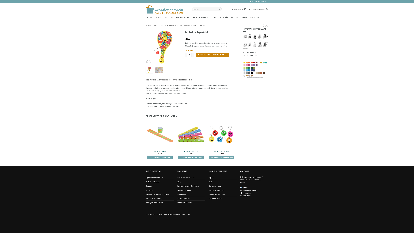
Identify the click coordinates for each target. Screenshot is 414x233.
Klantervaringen (215, 186)
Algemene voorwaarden (154, 178)
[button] (258, 9)
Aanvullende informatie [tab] (167, 80)
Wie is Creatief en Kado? (186, 178)
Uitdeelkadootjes (173, 25)
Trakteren (167, 17)
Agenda (211, 178)
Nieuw (252, 17)
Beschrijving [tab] (151, 80)
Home (148, 25)
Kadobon (212, 182)
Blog (178, 182)
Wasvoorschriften (215, 198)
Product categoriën (219, 17)
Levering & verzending (154, 198)
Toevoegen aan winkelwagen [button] (160, 157)
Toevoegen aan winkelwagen (212, 55)
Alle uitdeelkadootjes (194, 25)
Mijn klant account (184, 190)
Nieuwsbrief (181, 194)
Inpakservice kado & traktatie (188, 186)
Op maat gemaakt (183, 198)
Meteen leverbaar (239, 17)
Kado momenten (153, 17)
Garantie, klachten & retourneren (158, 194)
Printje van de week (184, 203)
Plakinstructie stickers (217, 194)
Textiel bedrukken (200, 17)
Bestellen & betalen (153, 182)
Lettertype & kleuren (216, 190)
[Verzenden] (219, 9)
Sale (258, 17)
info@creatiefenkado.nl (248, 190)
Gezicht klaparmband (191, 151)
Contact (149, 186)
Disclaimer (149, 190)
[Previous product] (266, 25)
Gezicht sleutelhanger (221, 151)
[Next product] (262, 25)
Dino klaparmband (160, 151)
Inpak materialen (182, 17)
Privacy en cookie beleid (154, 203)
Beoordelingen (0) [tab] (185, 80)
